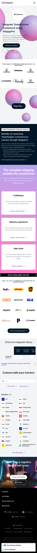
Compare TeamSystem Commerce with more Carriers (15, 364)
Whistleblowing (27, 531)
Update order (18, 350)
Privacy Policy (9, 531)
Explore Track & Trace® (17, 237)
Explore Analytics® (17, 266)
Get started (10, 51)
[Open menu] (34, 3)
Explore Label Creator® (17, 211)
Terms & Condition (18, 531)
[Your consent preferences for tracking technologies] (3, 550)
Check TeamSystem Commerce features (13, 159)
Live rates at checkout (26, 350)
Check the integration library (17, 331)
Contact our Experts (11, 45)
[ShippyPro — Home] (7, 3)
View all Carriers (17, 452)
